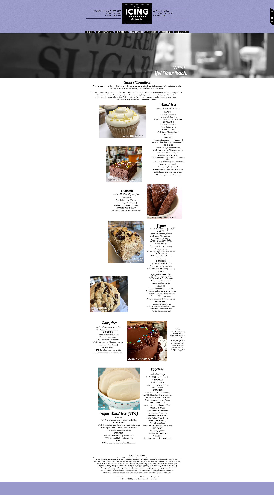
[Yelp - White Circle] (272, 18)
